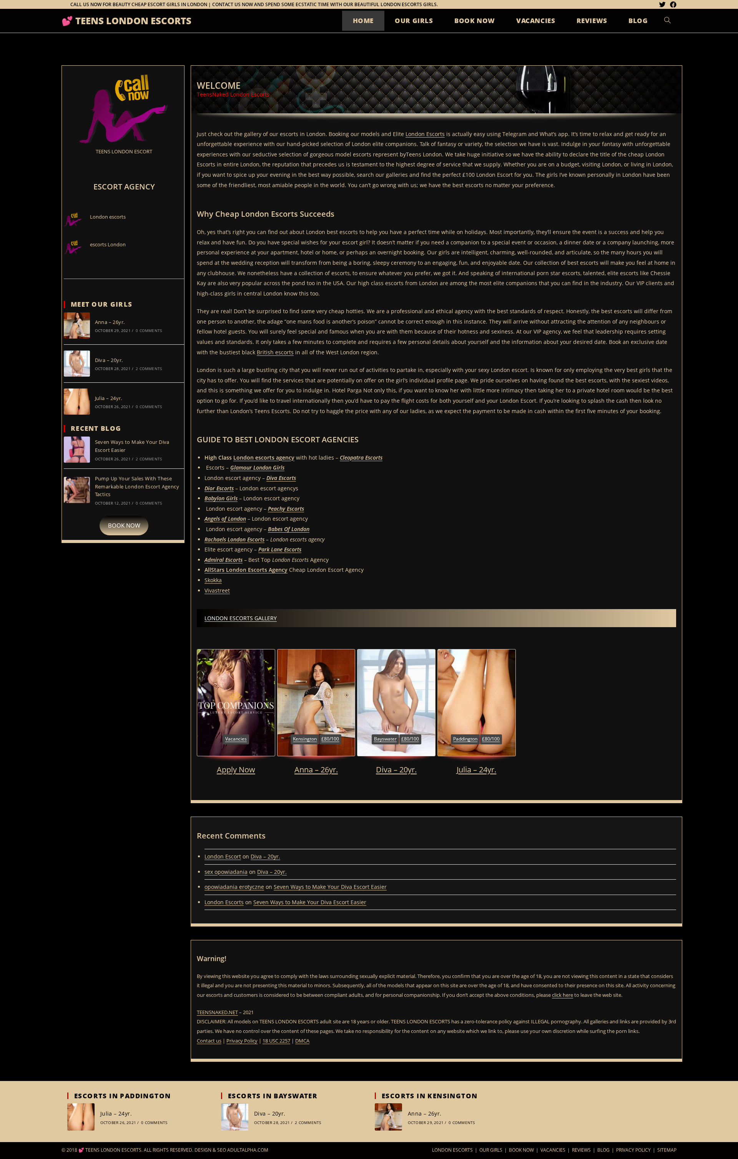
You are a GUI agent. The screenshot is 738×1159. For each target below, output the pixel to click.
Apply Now (236, 769)
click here (562, 994)
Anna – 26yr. (316, 769)
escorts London (108, 244)
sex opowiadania (226, 871)
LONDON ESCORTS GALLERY (240, 618)
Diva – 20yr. (396, 769)
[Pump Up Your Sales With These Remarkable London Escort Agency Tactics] (77, 490)
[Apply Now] (236, 702)
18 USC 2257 (276, 1040)
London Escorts (425, 134)
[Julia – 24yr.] (476, 702)
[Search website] (667, 21)
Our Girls (490, 1150)
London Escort (222, 856)
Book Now (521, 1150)
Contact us (209, 1040)
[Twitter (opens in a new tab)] (663, 4)
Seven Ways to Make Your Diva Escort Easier (330, 886)
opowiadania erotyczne (234, 886)
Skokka (213, 580)
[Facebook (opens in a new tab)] (672, 4)
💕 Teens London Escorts (126, 20)
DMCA (302, 1040)
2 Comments (149, 368)
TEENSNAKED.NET (217, 1012)
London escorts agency (263, 457)
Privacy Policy (242, 1040)
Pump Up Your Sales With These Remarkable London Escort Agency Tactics (137, 486)
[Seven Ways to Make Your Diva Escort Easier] (77, 450)
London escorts (108, 216)
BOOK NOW (124, 525)
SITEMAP (666, 1150)
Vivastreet (217, 590)
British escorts (275, 352)
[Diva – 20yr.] (396, 702)
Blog (603, 1150)
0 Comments (149, 330)
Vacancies (552, 1150)
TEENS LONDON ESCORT (124, 151)
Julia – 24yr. (476, 769)
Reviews (581, 1150)
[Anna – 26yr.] (316, 702)
